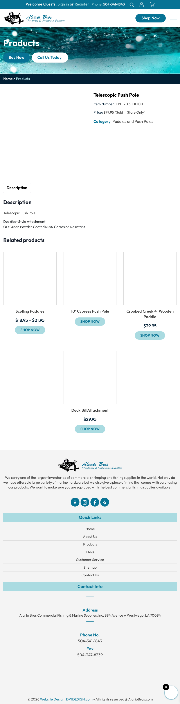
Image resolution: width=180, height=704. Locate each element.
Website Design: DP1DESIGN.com (66, 699)
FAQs (90, 552)
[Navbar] (173, 18)
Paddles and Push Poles (132, 121)
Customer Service (90, 559)
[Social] (75, 502)
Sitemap (90, 567)
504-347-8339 (90, 655)
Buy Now (16, 57)
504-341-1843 (114, 4)
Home (8, 78)
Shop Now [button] (150, 335)
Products (90, 544)
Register (81, 4)
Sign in (63, 4)
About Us (90, 536)
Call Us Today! (50, 57)
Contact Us (90, 575)
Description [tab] (17, 188)
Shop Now (151, 18)
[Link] (34, 17)
